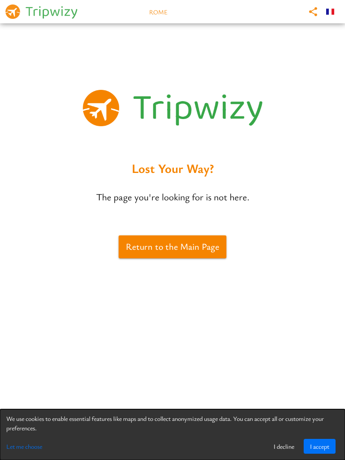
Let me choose (24, 446)
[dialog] (172, 434)
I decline (284, 446)
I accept (319, 446)
